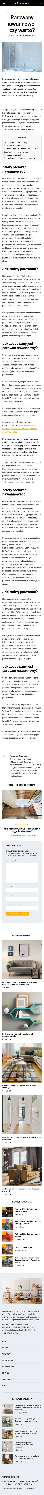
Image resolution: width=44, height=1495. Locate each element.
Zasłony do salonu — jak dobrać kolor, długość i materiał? (20, 1190)
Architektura (8, 1360)
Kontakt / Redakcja (23, 1484)
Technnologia (8, 1379)
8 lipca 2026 (6, 1039)
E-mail (9, 896)
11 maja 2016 (19, 1214)
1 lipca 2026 (31, 836)
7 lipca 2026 (6, 1091)
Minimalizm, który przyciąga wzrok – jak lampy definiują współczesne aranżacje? (19, 983)
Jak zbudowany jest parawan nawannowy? (20, 149)
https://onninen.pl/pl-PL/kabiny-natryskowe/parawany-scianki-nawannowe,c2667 (19, 428)
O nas (8, 1484)
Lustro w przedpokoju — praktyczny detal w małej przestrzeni (21, 1138)
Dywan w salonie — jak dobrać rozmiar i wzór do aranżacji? (20, 1086)
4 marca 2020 (13, 35)
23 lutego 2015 (20, 1239)
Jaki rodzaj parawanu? (12, 146)
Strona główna (9, 1481)
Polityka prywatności (30, 1481)
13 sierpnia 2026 (8, 988)
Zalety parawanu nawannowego (16, 142)
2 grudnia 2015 (20, 1227)
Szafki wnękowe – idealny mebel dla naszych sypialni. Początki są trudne (27, 1260)
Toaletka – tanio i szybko (24, 1247)
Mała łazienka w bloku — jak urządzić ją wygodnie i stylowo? (22, 830)
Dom (4, 1341)
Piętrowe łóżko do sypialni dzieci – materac (28, 1235)
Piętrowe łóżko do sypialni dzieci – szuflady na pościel (28, 1222)
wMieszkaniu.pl (22, 2)
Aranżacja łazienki (30, 13)
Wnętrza (6, 1354)
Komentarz (10, 861)
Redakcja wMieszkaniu (28, 35)
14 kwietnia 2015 (21, 1251)
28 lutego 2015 (20, 1265)
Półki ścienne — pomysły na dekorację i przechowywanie (17, 1035)
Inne (4, 1386)
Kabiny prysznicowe (14, 13)
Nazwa (9, 887)
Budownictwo (8, 1367)
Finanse (5, 1373)
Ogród (5, 1348)
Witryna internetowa (13, 904)
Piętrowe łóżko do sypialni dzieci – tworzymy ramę (28, 1210)
